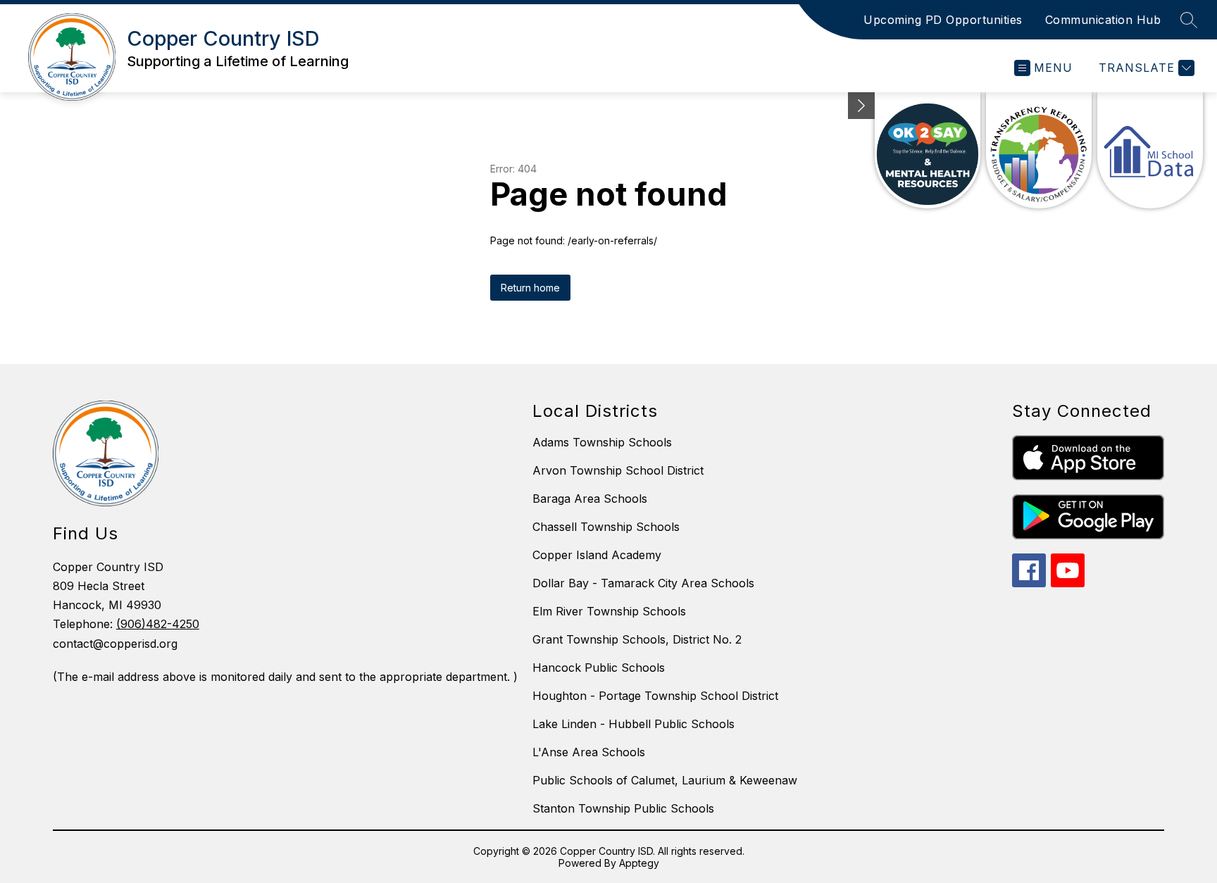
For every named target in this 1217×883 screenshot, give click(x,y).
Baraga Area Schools (589, 498)
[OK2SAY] (927, 150)
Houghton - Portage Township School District (655, 696)
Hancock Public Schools (598, 667)
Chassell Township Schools (606, 527)
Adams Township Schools (602, 442)
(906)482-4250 (157, 624)
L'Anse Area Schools (588, 752)
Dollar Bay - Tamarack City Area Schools (643, 583)
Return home (530, 288)
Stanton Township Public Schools (623, 808)
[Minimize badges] (861, 105)
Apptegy (639, 863)
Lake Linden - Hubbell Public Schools (633, 724)
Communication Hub (1103, 20)
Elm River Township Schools (609, 611)
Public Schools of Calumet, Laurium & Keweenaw (664, 780)
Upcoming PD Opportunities (943, 20)
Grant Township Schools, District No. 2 (637, 639)
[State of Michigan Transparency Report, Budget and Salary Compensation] (1039, 150)
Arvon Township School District (618, 470)
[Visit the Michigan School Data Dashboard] (1150, 150)
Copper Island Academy (596, 555)
